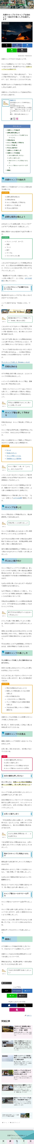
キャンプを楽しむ (12, 145)
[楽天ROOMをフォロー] (17, 118)
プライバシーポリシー (17, 1138)
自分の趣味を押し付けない (16, 155)
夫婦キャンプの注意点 (13, 153)
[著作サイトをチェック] (11, 118)
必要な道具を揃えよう (13, 132)
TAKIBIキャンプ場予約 (14, 458)
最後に (9, 170)
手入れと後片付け (12, 147)
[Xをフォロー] (14, 118)
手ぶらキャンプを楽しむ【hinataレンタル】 (15, 362)
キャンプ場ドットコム (14, 456)
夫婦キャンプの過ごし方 (14, 150)
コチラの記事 (17, 498)
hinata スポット (12, 453)
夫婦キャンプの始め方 (13, 130)
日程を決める (11, 140)
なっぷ (9, 450)
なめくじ (13, 100)
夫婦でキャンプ (7, 983)
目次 (14, 126)
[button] (22, 50)
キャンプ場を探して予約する (15, 142)
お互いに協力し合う (14, 158)
